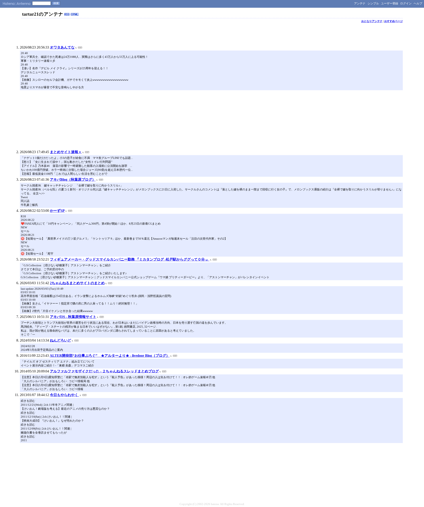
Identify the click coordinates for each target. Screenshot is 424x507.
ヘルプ (418, 3)
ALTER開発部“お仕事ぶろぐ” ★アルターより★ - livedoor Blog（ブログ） (110, 355)
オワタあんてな (62, 47)
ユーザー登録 (389, 3)
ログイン (406, 3)
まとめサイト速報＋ (66, 152)
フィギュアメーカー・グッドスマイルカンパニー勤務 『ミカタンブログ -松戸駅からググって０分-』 (129, 259)
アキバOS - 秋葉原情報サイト (73, 317)
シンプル (373, 3)
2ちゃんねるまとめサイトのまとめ (77, 283)
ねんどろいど (60, 340)
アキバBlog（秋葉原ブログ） (73, 179)
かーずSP (57, 210)
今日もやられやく (64, 395)
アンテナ (359, 3)
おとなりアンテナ (371, 21)
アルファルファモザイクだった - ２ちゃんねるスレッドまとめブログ (104, 371)
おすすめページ (393, 21)
